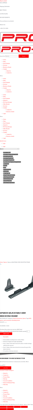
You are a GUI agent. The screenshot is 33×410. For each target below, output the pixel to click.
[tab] (18, 337)
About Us (8, 71)
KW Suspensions (7, 169)
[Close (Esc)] (3, 407)
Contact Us (8, 72)
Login (4, 113)
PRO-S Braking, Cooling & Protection (12, 162)
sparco (1, 320)
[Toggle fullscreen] (17, 407)
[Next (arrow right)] (10, 409)
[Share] (10, 407)
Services (5, 65)
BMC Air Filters (6, 173)
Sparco (5, 165)
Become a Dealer (7, 67)
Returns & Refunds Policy (9, 382)
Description (5, 336)
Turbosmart (6, 171)
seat (5, 320)
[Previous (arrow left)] (3, 409)
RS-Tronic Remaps (7, 102)
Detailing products (7, 180)
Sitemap (5, 379)
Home (4, 59)
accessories (9, 320)
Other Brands (6, 104)
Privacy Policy (6, 377)
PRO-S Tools (6, 164)
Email (1, 365)
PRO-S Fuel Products (8, 158)
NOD (30, 318)
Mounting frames (16, 320)
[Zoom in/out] (24, 407)
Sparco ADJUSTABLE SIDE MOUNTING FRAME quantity (13, 331)
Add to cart (6, 333)
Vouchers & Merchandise (9, 182)
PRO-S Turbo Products (8, 160)
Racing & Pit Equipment (8, 177)
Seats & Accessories (17, 318)
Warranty (5, 384)
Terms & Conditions (7, 380)
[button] (16, 76)
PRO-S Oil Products (8, 156)
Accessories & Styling (8, 179)
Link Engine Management (9, 175)
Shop (4, 61)
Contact (5, 69)
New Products (6, 63)
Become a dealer (10, 111)
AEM (4, 167)
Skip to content (3, 1)
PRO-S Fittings (7, 152)
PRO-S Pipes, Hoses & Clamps (10, 154)
